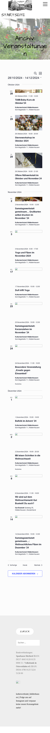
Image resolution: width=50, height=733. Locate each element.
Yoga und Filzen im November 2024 (24, 254)
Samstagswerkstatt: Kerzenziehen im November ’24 (25, 329)
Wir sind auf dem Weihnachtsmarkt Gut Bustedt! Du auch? (26, 500)
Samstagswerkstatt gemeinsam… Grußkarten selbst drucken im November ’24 (28, 213)
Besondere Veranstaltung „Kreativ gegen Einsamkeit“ (28, 370)
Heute (25, 565)
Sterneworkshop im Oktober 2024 (25, 139)
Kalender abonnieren (23, 573)
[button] (46, 4)
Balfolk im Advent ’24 (25, 420)
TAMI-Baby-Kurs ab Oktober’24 (25, 101)
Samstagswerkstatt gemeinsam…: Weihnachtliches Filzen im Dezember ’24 (28, 542)
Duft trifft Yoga (22, 290)
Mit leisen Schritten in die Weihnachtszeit (27, 457)
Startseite (13, 15)
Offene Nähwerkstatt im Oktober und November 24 (28, 177)
